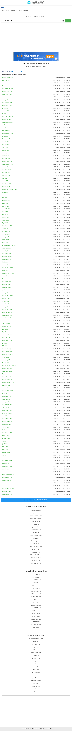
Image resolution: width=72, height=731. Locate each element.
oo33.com (5, 455)
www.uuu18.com (7, 334)
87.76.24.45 (36, 622)
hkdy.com (5, 214)
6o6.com (5, 430)
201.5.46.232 (36, 585)
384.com (5, 178)
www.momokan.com (8, 488)
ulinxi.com (36, 655)
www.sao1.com (6, 253)
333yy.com (36, 650)
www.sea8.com (6, 220)
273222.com (6, 323)
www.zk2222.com (7, 116)
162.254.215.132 (36, 599)
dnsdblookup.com (6, 10)
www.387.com (6, 141)
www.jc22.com (6, 119)
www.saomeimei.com (8, 486)
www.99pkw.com (7, 127)
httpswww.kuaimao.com (9, 245)
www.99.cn (5, 416)
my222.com (5, 108)
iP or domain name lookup (36, 16)
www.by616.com (7, 494)
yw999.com (5, 301)
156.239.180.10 (36, 624)
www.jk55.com (6, 287)
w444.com (36, 691)
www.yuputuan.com (8, 402)
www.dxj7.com (6, 424)
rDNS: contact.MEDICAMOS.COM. (36, 66)
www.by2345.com (7, 251)
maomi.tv (5, 483)
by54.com (5, 374)
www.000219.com (7, 267)
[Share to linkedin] (5, 7)
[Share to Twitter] (3, 7)
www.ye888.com (7, 404)
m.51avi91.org (6, 348)
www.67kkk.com (7, 256)
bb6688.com (6, 438)
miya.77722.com (7, 413)
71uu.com (5, 441)
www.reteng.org (7, 466)
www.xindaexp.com (36, 546)
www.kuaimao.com (7, 77)
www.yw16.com (6, 167)
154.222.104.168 (36, 580)
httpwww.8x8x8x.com (8, 139)
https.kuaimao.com (8, 474)
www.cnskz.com (7, 458)
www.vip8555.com (7, 88)
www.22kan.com (7, 312)
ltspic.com (36, 647)
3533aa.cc (36, 538)
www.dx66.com (6, 265)
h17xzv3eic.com (36, 510)
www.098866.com (7, 371)
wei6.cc (36, 666)
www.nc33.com (6, 186)
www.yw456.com (7, 410)
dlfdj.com (36, 543)
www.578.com (6, 396)
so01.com (5, 242)
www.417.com (6, 181)
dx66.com (5, 449)
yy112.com (5, 155)
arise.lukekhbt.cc (36, 563)
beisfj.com (36, 664)
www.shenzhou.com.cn (9, 365)
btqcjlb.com (36, 689)
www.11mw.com (7, 351)
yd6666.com (6, 175)
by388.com (5, 329)
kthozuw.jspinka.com (36, 515)
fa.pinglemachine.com (36, 513)
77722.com (5, 407)
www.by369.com (7, 379)
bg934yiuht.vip (36, 686)
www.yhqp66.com (7, 360)
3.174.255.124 (36, 577)
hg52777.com (6, 223)
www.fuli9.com (6, 169)
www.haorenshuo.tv (8, 318)
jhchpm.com (36, 644)
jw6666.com (5, 444)
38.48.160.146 (36, 616)
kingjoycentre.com (36, 652)
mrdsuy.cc (36, 532)
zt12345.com (6, 231)
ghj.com (4, 393)
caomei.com (6, 130)
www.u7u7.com (6, 320)
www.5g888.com (7, 161)
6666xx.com (6, 200)
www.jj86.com (6, 158)
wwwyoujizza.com (36, 529)
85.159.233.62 (36, 574)
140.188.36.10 (36, 582)
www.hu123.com (7, 225)
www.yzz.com (6, 172)
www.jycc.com (6, 259)
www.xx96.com (6, 183)
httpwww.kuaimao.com (9, 86)
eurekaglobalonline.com (36, 638)
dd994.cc (36, 683)
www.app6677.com (8, 382)
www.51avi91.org (7, 209)
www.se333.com (7, 418)
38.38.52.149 (36, 610)
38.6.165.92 (36, 627)
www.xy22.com (6, 153)
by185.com (5, 362)
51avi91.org (5, 346)
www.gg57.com (6, 376)
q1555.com (5, 463)
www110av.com (36, 557)
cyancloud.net (36, 678)
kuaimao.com (6, 80)
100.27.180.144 (36, 591)
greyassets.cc (36, 527)
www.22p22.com (7, 340)
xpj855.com (5, 217)
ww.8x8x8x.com (7, 477)
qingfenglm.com (36, 680)
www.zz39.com (6, 195)
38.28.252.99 (36, 602)
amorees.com (36, 560)
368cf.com (5, 228)
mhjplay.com (36, 672)
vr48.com (5, 125)
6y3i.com (36, 669)
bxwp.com (5, 279)
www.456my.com (7, 399)
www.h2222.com (7, 309)
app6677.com (6, 385)
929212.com (6, 113)
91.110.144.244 (36, 594)
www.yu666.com (7, 421)
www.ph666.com (7, 102)
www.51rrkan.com (7, 122)
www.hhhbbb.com (7, 368)
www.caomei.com (7, 133)
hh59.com (5, 343)
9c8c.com (5, 446)
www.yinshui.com (7, 460)
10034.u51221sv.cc (36, 555)
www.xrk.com (6, 83)
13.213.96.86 (36, 613)
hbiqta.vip (36, 661)
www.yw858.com (7, 307)
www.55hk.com (6, 281)
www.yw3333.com (7, 354)
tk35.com (5, 192)
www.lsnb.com (6, 491)
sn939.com (36, 641)
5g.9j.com (5, 262)
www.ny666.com (7, 315)
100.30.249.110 (36, 596)
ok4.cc (4, 472)
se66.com (5, 147)
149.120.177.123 (36, 608)
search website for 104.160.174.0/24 (36, 500)
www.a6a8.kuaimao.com (9, 189)
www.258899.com (7, 390)
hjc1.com (5, 203)
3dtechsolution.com (36, 535)
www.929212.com (7, 295)
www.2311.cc (6, 337)
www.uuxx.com (6, 248)
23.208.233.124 (36, 605)
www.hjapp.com (7, 91)
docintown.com (36, 675)
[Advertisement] (36, 37)
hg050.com (5, 206)
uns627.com (36, 658)
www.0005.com (36, 521)
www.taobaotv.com (7, 164)
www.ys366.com (7, 237)
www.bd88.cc (6, 211)
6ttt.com (4, 197)
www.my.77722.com (8, 273)
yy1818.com (6, 234)
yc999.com (5, 239)
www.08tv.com (6, 276)
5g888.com (5, 150)
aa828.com (5, 469)
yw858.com (5, 290)
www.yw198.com (7, 94)
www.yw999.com (7, 293)
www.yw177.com (7, 100)
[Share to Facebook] (2, 7)
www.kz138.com (7, 304)
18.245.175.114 (36, 619)
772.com (36, 524)
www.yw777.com (7, 105)
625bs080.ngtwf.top (36, 518)
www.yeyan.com (7, 284)
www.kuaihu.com (7, 480)
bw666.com (5, 435)
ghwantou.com (36, 552)
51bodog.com (6, 452)
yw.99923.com (6, 298)
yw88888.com (6, 326)
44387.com (5, 427)
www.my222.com (7, 111)
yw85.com (5, 270)
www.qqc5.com (6, 97)
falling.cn (5, 136)
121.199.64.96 (36, 588)
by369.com (5, 332)
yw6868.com (6, 357)
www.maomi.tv (6, 144)
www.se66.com (6, 388)
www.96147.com (7, 432)
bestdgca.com (36, 549)
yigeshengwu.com (36, 541)
